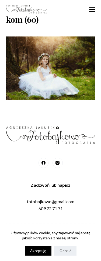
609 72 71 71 (51, 208)
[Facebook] (44, 163)
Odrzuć (65, 251)
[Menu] (92, 9)
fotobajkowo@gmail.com (50, 201)
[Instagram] (58, 163)
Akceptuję (38, 251)
